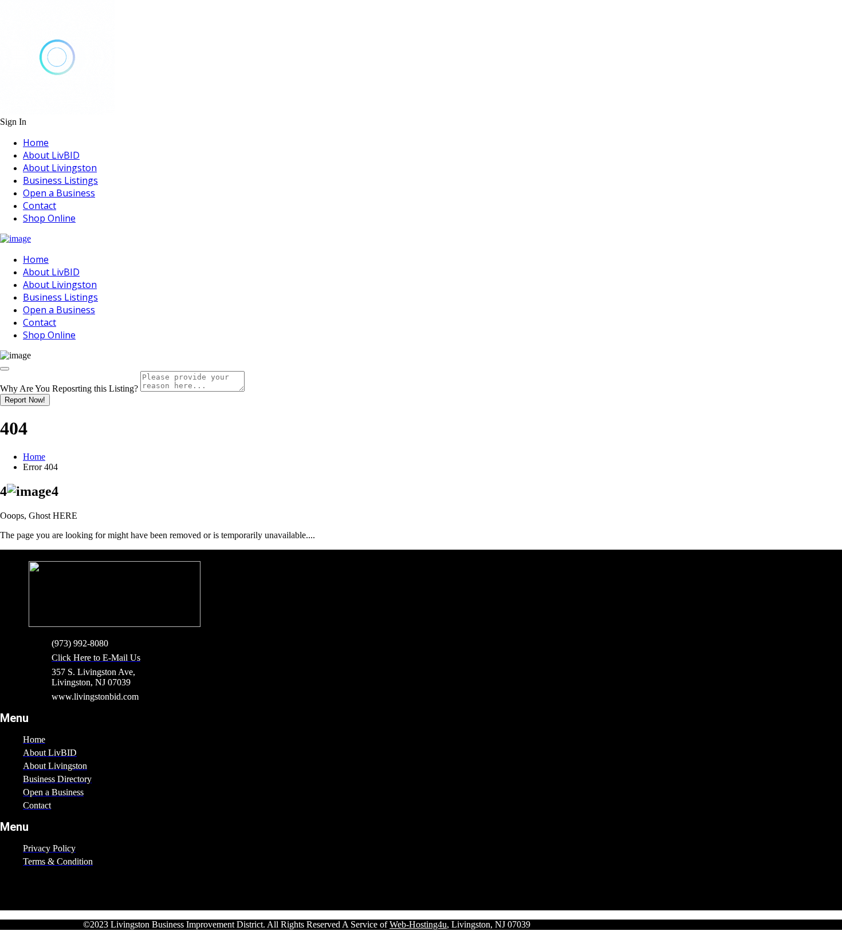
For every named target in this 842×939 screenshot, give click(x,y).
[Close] (4, 368)
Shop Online (49, 218)
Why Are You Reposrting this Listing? (69, 388)
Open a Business (59, 193)
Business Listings (60, 180)
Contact (39, 205)
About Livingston (60, 167)
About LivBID (51, 155)
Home (36, 142)
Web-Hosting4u (418, 924)
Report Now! (25, 400)
